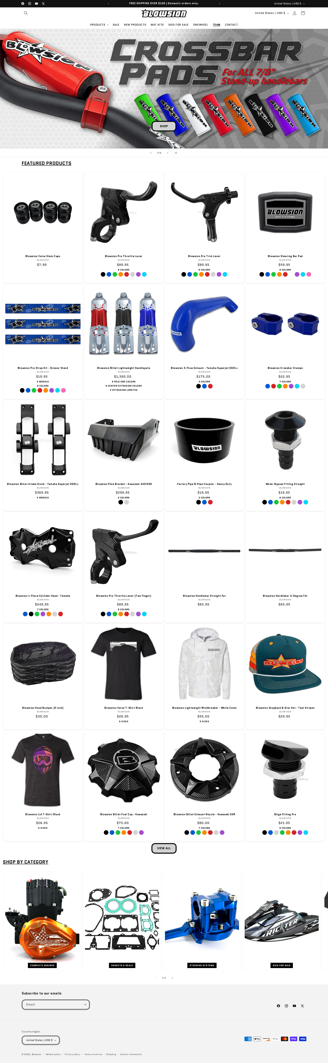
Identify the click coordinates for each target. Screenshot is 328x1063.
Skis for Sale (282, 965)
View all (164, 848)
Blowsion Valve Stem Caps (42, 256)
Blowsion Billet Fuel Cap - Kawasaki (123, 814)
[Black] (103, 274)
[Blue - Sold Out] (25, 614)
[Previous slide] (151, 153)
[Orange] (120, 274)
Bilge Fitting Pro (285, 814)
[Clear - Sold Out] (135, 832)
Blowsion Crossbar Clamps (285, 368)
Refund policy (53, 1054)
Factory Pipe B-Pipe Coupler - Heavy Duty (204, 484)
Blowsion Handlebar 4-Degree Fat (285, 596)
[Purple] (138, 274)
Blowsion (36, 1054)
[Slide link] (164, 88)
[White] (291, 274)
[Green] (114, 274)
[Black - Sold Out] (31, 614)
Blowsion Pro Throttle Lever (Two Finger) (123, 596)
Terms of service (93, 1054)
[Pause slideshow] (177, 153)
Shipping (111, 1054)
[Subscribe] (85, 1004)
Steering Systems (202, 965)
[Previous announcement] (108, 3)
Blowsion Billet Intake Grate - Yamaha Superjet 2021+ (43, 484)
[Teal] (144, 274)
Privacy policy (72, 1054)
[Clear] (132, 274)
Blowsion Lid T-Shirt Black (42, 814)
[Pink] (308, 274)
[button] (26, 13)
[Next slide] (167, 153)
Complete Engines (42, 965)
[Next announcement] (219, 3)
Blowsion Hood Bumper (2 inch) (42, 707)
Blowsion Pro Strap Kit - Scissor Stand (43, 368)
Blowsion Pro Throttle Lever (123, 256)
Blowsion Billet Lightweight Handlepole (123, 368)
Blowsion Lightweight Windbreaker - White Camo (204, 707)
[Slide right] (172, 978)
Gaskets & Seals (122, 965)
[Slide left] (155, 978)
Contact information (131, 1054)
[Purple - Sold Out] (291, 386)
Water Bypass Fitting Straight (285, 484)
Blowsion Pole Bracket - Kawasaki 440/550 (123, 484)
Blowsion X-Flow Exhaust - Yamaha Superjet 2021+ (204, 368)
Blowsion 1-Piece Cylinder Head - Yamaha (43, 596)
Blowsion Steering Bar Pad (285, 256)
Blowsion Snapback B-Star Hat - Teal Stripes (285, 707)
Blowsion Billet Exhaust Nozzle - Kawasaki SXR (204, 814)
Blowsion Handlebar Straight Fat (204, 596)
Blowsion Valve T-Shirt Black (123, 707)
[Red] (126, 274)
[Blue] (108, 274)
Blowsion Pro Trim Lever (204, 256)
